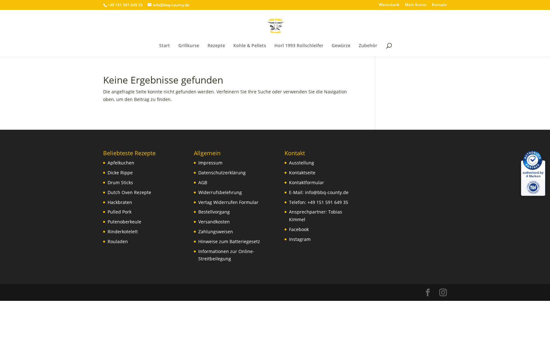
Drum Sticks (120, 182)
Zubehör (368, 45)
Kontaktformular (306, 182)
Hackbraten (120, 202)
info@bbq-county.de (327, 192)
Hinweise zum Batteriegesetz (229, 241)
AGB (202, 182)
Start (164, 45)
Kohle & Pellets (249, 45)
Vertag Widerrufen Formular (228, 202)
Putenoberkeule (124, 222)
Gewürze (341, 45)
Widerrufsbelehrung (220, 192)
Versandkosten (214, 222)
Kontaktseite (302, 173)
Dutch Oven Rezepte (129, 192)
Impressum (210, 163)
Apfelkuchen (121, 163)
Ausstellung (301, 163)
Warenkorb (389, 5)
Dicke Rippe (120, 173)
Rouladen (118, 241)
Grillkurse (188, 45)
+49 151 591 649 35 (327, 202)
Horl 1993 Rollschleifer (298, 45)
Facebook (299, 229)
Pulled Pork (119, 212)
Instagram (300, 239)
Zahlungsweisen (215, 232)
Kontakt (439, 5)
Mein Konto (415, 5)
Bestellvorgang (214, 212)
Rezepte (216, 45)
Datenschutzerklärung (222, 173)
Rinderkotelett (123, 232)
